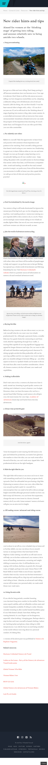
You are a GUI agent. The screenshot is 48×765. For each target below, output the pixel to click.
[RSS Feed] (30, 737)
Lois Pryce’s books (9, 694)
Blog (15, 746)
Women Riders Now (10, 675)
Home (5, 10)
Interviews (22, 749)
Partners (36, 746)
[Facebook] (18, 737)
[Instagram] (22, 737)
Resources (24, 10)
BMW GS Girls (8, 682)
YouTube (21, 746)
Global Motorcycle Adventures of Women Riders (20, 688)
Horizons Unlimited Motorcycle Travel (17, 654)
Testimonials (33, 749)
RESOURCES (18, 752)
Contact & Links (14, 10)
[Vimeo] (26, 737)
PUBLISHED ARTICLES (10, 749)
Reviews (42, 749)
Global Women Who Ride (12, 669)
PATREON (29, 746)
